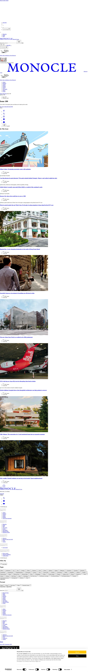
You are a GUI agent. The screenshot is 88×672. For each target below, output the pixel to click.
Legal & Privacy (4, 551)
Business (4, 83)
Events (4, 91)
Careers (4, 541)
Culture (4, 84)
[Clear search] (19, 42)
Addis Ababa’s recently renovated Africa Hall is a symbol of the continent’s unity (21, 187)
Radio (4, 35)
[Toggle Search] (2, 45)
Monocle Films (6, 602)
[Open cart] (3, 27)
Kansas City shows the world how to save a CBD (13, 196)
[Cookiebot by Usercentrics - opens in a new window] (8, 669)
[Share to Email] (4, 123)
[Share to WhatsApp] (4, 117)
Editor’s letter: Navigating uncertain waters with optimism (15, 169)
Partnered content (6, 532)
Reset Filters (3, 586)
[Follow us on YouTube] (4, 504)
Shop (4, 36)
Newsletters (5, 530)
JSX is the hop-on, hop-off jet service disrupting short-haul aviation (18, 381)
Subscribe (5, 22)
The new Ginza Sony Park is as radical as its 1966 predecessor (16, 337)
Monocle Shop (6, 592)
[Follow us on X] (4, 498)
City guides (5, 89)
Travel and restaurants (7, 518)
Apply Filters (9, 586)
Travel (4, 88)
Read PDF (11, 106)
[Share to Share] (4, 125)
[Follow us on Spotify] (4, 501)
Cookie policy (5, 555)
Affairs (4, 82)
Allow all (77, 652)
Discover (2, 522)
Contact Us (3, 545)
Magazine (5, 34)
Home (1, 93)
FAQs (4, 540)
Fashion (4, 86)
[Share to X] (4, 114)
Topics (2, 510)
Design (4, 85)
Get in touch (5, 547)
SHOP (4, 90)
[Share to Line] (4, 120)
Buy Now (2, 106)
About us (4, 538)
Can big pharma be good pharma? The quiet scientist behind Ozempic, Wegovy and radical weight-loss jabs (28, 178)
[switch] (37, 669)
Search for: (2, 43)
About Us (5, 634)
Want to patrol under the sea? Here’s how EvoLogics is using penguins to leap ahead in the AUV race (26, 205)
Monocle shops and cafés (8, 539)
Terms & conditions (7, 554)
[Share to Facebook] (4, 111)
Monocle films (5, 531)
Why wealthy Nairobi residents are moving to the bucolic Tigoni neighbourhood (21, 478)
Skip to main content (4, 0)
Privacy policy (5, 553)
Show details (67, 669)
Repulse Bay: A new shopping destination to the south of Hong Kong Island (20, 249)
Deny (77, 655)
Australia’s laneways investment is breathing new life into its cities (17, 293)
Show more (3, 579)
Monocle (2, 632)
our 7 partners (24, 653)
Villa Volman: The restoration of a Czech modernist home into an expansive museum (22, 434)
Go (22, 43)
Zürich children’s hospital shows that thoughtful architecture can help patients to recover (23, 390)
